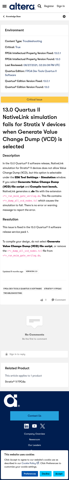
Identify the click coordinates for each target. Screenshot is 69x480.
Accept (58, 473)
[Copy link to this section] (22, 155)
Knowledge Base (13, 16)
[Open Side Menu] (4, 6)
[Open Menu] (64, 16)
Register (49, 6)
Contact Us (34, 415)
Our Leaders (34, 445)
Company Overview (34, 433)
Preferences (30, 473)
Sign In (61, 6)
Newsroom (34, 439)
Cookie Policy (29, 463)
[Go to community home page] (22, 6)
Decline (45, 473)
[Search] (40, 6)
